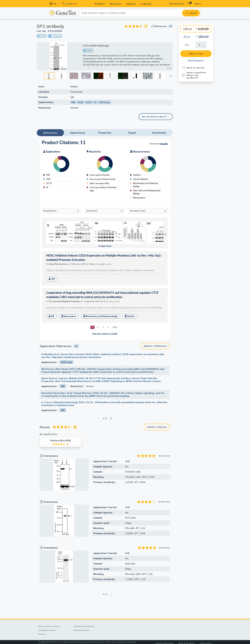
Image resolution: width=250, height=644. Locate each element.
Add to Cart (196, 53)
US (55, 4)
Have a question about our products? (196, 75)
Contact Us (71, 4)
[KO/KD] (42, 36)
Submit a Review (157, 427)
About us (42, 634)
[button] (170, 76)
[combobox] (140, 13)
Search (193, 13)
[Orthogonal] (55, 36)
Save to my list (195, 67)
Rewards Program (82, 630)
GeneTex (62, 12)
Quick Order (178, 4)
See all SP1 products (154, 116)
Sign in (198, 4)
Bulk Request (196, 60)
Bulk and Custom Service (49, 626)
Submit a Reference (155, 346)
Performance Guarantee (84, 626)
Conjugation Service (47, 630)
